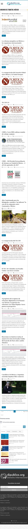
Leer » (4, 35)
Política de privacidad (4, 500)
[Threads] (16, 521)
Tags (20, 431)
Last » (2, 414)
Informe (10, 15)
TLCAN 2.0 (5, 102)
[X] (13, 521)
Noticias (10, 136)
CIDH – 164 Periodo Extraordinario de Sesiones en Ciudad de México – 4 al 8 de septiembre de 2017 (13, 163)
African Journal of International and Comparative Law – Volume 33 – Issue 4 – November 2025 (17, 454)
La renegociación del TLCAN (11, 240)
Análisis (10, 308)
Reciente (3, 431)
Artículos (10, 45)
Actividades (11, 167)
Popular (8, 431)
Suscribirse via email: (14, 483)
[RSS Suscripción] (27, 10)
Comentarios (14, 431)
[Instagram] (14, 521)
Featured (10, 208)
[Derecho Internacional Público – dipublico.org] (14, 3)
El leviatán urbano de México (11, 13)
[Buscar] (24, 426)
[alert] (14, 422)
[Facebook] (11, 521)
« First (2, 411)
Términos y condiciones (5, 502)
